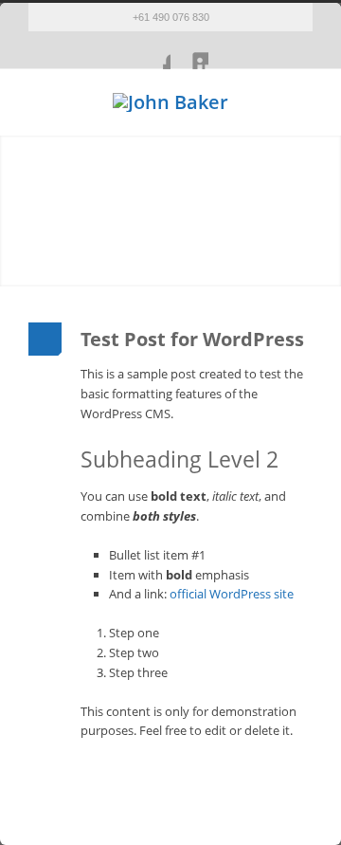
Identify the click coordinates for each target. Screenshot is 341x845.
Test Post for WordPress (192, 339)
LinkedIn (189, 50)
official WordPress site (232, 593)
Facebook (151, 50)
